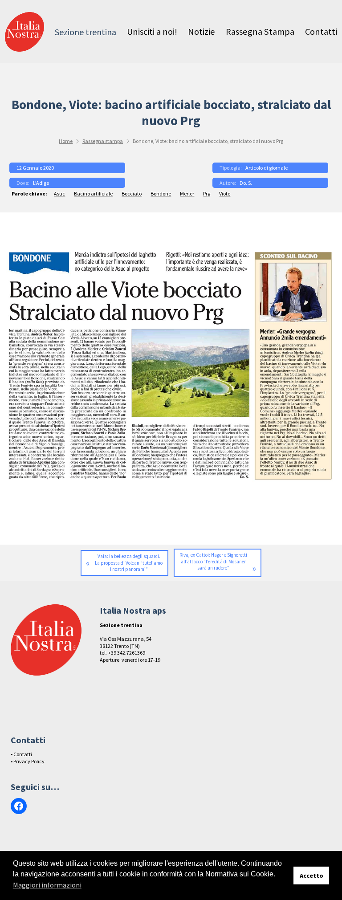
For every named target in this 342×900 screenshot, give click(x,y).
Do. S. (246, 182)
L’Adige (41, 182)
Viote (224, 193)
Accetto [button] (311, 875)
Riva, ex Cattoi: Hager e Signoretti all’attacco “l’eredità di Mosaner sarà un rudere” (213, 561)
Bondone (161, 193)
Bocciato (132, 193)
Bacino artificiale (93, 193)
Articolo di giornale (266, 167)
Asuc (59, 193)
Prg (206, 193)
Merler (187, 193)
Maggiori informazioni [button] (47, 884)
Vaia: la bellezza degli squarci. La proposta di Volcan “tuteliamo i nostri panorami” (129, 562)
